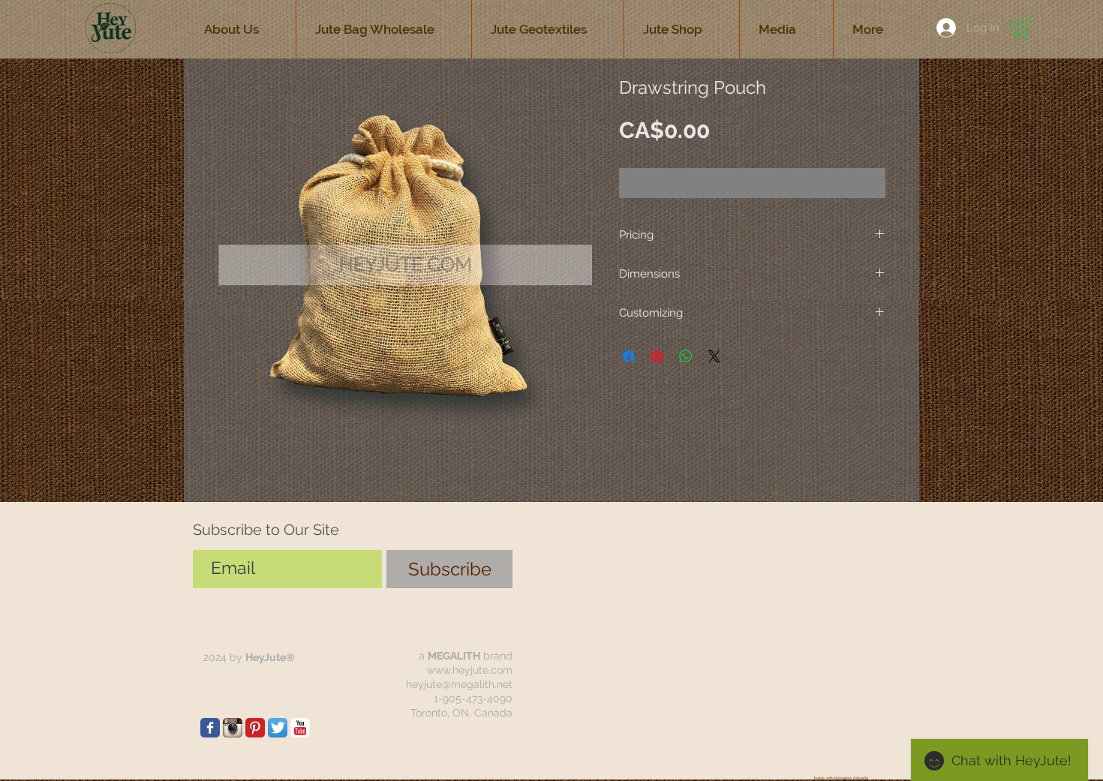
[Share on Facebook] (629, 356)
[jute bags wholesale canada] (210, 727)
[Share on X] (714, 356)
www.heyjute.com (469, 670)
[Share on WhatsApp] (686, 356)
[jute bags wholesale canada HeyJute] (255, 727)
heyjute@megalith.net (459, 684)
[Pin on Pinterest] (657, 356)
